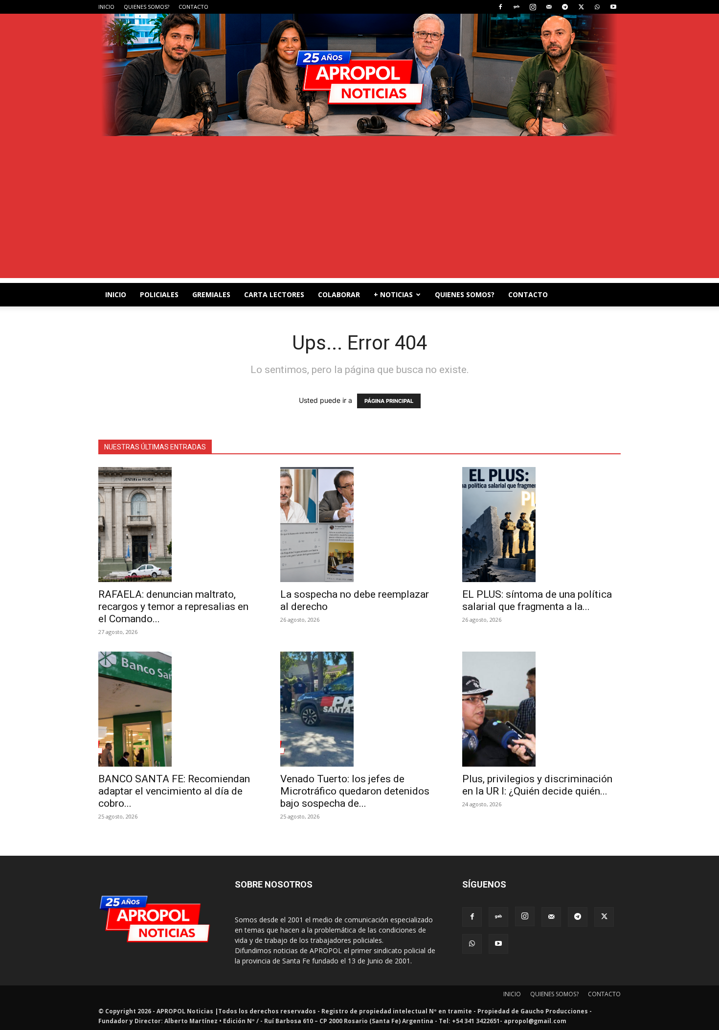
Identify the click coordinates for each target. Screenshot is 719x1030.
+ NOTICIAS (393, 294)
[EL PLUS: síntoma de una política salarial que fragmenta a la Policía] (541, 524)
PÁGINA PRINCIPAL (388, 401)
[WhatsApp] (597, 7)
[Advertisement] (359, 209)
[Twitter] (581, 7)
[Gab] (516, 7)
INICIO (106, 6)
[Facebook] (500, 7)
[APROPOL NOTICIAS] (359, 75)
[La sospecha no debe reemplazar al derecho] (359, 524)
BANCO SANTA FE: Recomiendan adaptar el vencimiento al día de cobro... (174, 791)
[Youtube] (613, 7)
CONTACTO (193, 6)
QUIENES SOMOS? (146, 6)
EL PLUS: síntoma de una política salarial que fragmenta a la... (537, 600)
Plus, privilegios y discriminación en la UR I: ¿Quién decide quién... (537, 785)
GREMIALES (211, 294)
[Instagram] (532, 7)
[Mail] (548, 7)
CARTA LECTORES (274, 294)
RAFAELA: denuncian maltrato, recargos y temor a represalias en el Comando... (173, 606)
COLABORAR (339, 294)
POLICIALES (159, 294)
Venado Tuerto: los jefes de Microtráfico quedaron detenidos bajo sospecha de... (354, 791)
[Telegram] (565, 7)
